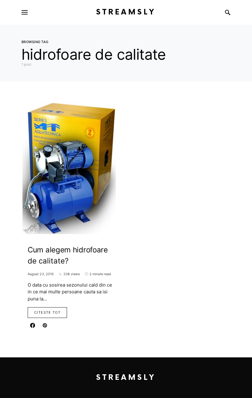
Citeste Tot (47, 312)
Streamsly (126, 12)
